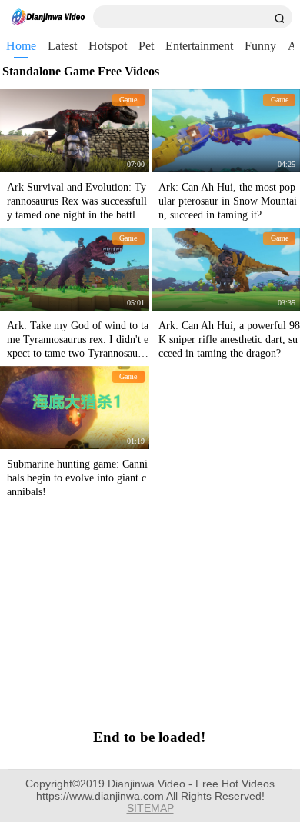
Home (21, 45)
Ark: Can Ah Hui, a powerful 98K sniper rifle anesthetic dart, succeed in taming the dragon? (229, 339)
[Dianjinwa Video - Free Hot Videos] (48, 17)
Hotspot (107, 45)
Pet (146, 45)
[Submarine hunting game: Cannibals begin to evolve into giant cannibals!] (74, 407)
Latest (62, 45)
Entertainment (199, 45)
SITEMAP (150, 808)
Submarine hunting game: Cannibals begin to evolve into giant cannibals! (77, 478)
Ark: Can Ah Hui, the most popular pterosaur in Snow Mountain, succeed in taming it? (227, 201)
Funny (260, 45)
